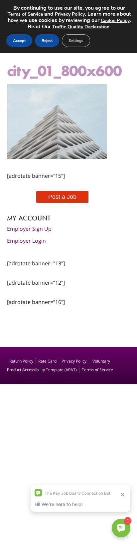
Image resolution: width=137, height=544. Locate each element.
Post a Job (62, 196)
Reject (47, 40)
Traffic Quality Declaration (80, 27)
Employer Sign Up (29, 228)
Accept (19, 40)
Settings (75, 40)
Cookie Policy (115, 20)
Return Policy (21, 361)
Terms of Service (97, 370)
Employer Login (26, 240)
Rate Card (47, 361)
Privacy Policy (74, 361)
